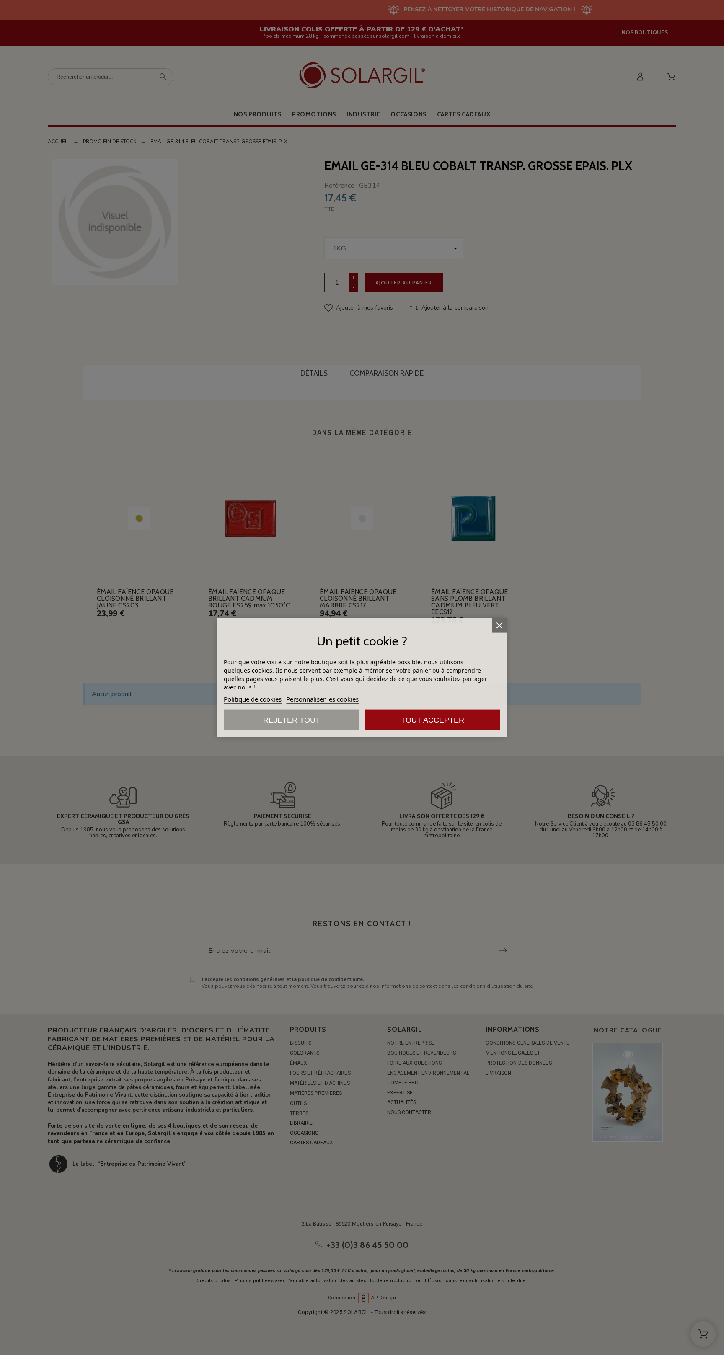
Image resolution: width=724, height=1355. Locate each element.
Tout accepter (432, 720)
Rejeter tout (291, 720)
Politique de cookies (253, 699)
